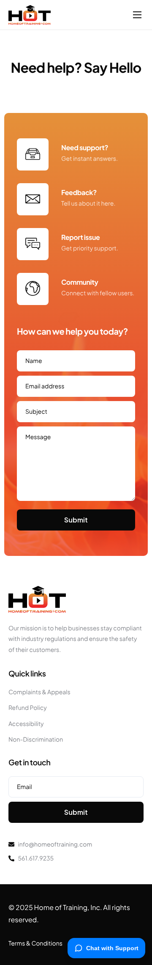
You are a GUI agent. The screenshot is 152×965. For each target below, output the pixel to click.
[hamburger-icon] (137, 14)
